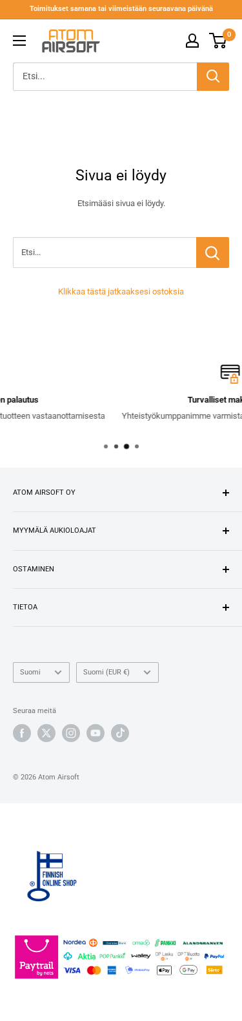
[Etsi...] (212, 252)
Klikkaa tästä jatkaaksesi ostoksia (121, 291)
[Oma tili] (192, 40)
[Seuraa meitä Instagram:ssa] (71, 733)
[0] (218, 40)
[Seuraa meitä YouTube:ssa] (95, 733)
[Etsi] (213, 76)
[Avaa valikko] (19, 40)
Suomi (30, 672)
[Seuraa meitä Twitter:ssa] (46, 733)
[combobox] (105, 76)
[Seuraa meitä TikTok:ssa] (120, 733)
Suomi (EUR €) (106, 672)
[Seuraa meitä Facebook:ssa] (22, 733)
